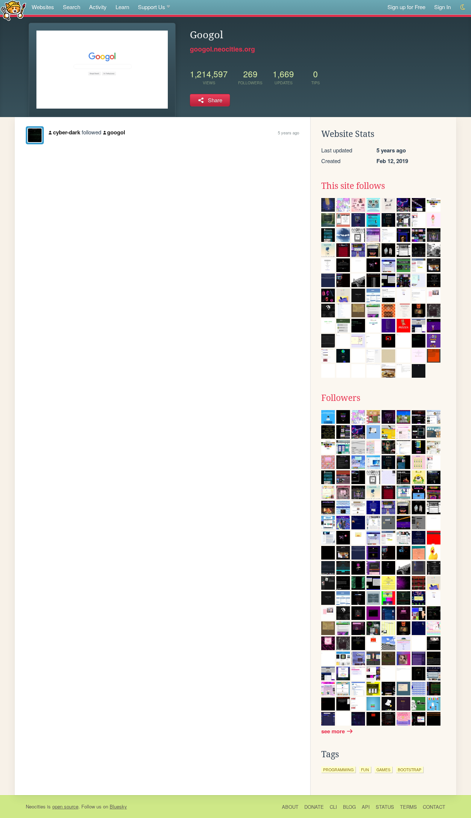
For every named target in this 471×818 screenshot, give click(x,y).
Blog (349, 806)
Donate (314, 806)
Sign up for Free (406, 7)
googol (116, 132)
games (383, 769)
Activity (98, 7)
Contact (434, 806)
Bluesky (118, 806)
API (366, 806)
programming (338, 769)
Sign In (442, 7)
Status (385, 806)
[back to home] (13, 10)
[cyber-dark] (34, 135)
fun (365, 769)
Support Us (151, 7)
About (290, 806)
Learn (122, 7)
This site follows (353, 186)
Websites (43, 7)
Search (71, 7)
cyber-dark (66, 132)
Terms (408, 806)
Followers (340, 398)
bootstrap (409, 769)
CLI (333, 806)
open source (65, 806)
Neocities (36, 806)
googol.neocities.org (222, 49)
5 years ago (288, 132)
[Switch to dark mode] (463, 7)
